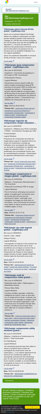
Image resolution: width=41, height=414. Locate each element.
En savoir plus (10, 412)
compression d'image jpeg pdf (24, 108)
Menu (36, 2)
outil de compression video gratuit (24, 318)
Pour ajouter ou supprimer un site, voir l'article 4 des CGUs (18, 398)
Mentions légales (17, 390)
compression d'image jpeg (14, 113)
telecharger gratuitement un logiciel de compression (20, 375)
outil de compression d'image (15, 320)
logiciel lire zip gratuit (20, 269)
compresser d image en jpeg (15, 222)
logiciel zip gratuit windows (19, 267)
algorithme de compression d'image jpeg (17, 111)
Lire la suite (8, 61)
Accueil (6, 390)
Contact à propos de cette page (22, 394)
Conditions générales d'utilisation (18, 391)
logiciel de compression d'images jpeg (21, 164)
